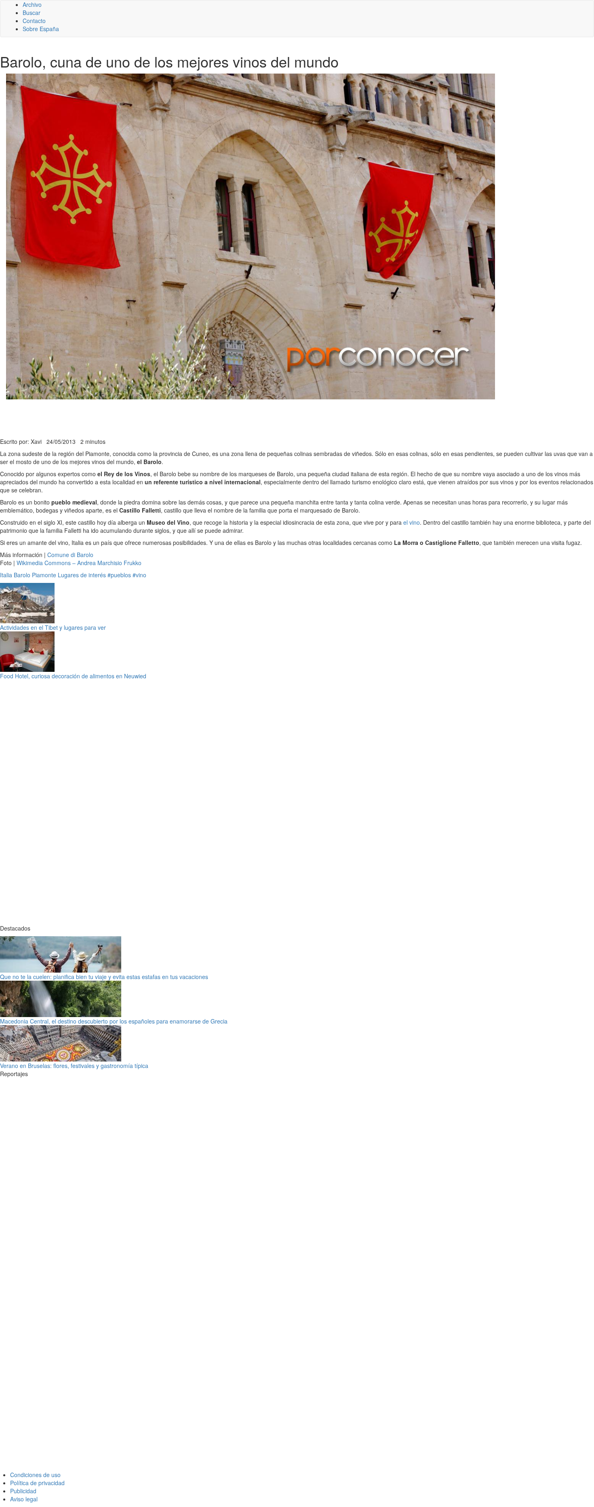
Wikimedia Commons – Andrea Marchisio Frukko (79, 563)
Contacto (34, 21)
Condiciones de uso (35, 1475)
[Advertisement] (198, 417)
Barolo (22, 575)
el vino (411, 522)
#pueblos (119, 575)
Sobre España (41, 29)
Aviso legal (24, 1499)
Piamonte (44, 575)
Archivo (32, 4)
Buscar (31, 12)
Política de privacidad (37, 1483)
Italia (6, 575)
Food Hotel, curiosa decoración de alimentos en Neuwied (73, 676)
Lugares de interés (82, 575)
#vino (139, 575)
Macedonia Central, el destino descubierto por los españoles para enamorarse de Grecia (113, 1021)
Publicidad (23, 1491)
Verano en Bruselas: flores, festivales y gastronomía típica (74, 1066)
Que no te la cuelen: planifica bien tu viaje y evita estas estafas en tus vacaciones (104, 977)
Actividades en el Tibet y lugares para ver (53, 627)
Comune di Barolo (70, 555)
